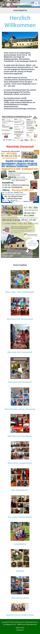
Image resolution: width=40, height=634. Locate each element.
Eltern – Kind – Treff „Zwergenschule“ (20, 292)
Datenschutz (20, 628)
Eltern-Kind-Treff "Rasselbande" (20, 436)
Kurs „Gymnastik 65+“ (20, 490)
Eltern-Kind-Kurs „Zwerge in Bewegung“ (20, 409)
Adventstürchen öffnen (20, 598)
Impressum (20, 630)
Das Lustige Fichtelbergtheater (20, 517)
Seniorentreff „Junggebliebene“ (20, 463)
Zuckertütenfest (20, 544)
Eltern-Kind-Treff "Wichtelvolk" (20, 382)
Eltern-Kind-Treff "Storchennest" (20, 352)
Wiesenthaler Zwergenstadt (20, 146)
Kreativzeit (20, 571)
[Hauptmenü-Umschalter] (36, 4)
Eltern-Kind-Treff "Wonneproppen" (20, 319)
